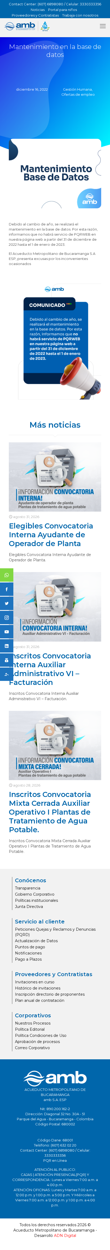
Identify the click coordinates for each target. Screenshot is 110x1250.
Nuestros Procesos (32, 1023)
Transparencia (27, 888)
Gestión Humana (77, 89)
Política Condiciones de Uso (40, 1035)
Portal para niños (62, 9)
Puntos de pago (30, 947)
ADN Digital (65, 1235)
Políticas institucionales (36, 900)
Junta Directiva (29, 906)
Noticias (38, 9)
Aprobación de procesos (37, 1041)
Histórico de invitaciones (37, 988)
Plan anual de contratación (39, 1000)
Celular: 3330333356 (83, 4)
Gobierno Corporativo (34, 894)
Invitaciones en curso (34, 982)
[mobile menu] (102, 26)
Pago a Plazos (28, 959)
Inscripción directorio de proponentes (50, 994)
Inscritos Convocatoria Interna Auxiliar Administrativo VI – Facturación (50, 669)
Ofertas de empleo (78, 94)
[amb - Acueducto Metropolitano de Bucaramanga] (27, 26)
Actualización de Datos (36, 940)
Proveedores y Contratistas (35, 15)
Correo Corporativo (32, 1047)
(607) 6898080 (50, 4)
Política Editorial (30, 1029)
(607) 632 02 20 (63, 1145)
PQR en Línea (55, 1160)
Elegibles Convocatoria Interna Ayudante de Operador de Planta (51, 535)
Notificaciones (28, 953)
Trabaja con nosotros (80, 15)
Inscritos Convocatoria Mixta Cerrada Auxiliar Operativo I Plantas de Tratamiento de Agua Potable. (50, 812)
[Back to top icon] (99, 1239)
